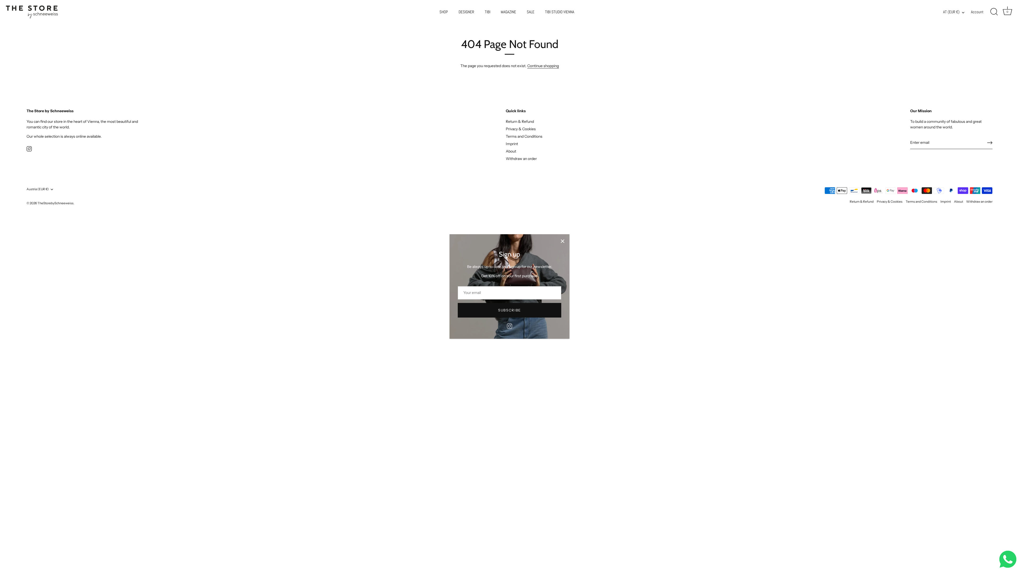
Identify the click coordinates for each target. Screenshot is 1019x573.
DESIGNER (466, 12)
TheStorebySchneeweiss (55, 203)
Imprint (512, 143)
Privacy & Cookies (521, 129)
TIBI (487, 12)
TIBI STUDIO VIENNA (559, 12)
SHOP (443, 12)
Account (977, 12)
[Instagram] (509, 325)
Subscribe (509, 310)
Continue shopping (543, 65)
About (511, 151)
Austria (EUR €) (38, 189)
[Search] (994, 12)
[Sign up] (989, 142)
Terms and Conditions (524, 136)
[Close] (562, 241)
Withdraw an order (521, 158)
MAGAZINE (508, 12)
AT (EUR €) (951, 12)
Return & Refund (520, 121)
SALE (530, 12)
